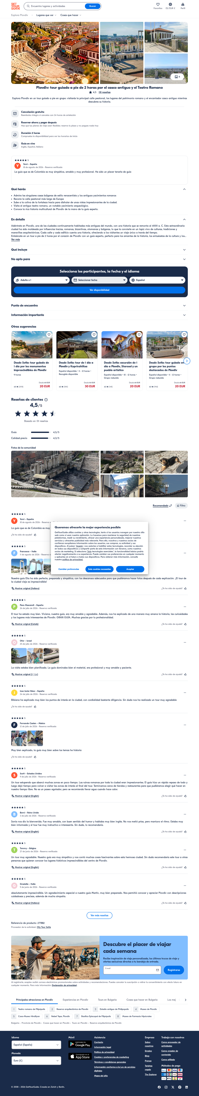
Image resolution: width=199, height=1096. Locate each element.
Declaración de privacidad (64, 985)
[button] (100, 92)
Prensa (148, 1061)
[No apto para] (184, 259)
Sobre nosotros (149, 1044)
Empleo (148, 1051)
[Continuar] (186, 361)
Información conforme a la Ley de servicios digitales (114, 1069)
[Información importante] (184, 315)
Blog (147, 1056)
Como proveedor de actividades (170, 1044)
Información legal (102, 1047)
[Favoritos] (157, 4)
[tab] (34, 1000)
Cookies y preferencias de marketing (111, 1057)
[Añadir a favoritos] (49, 334)
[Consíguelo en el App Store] (80, 1056)
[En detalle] (184, 219)
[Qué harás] (184, 189)
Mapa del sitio (101, 1075)
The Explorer (151, 1074)
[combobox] (54, 6)
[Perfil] (182, 4)
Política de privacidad (104, 1052)
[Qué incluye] (184, 249)
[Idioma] (170, 4)
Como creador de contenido (169, 1053)
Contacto (98, 1042)
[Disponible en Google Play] (80, 1044)
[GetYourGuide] (15, 6)
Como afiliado (168, 1059)
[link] (32, 361)
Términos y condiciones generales (110, 1062)
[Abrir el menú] (185, 521)
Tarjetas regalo (148, 1068)
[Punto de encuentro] (184, 305)
